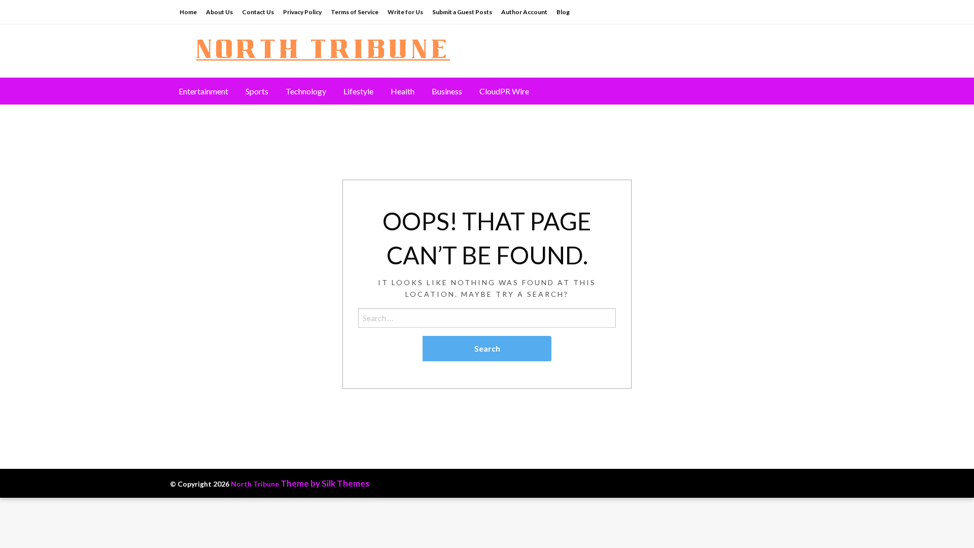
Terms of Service (354, 12)
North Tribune (255, 484)
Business (447, 91)
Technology (306, 91)
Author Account (524, 12)
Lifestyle (358, 91)
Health (402, 91)
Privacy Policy (302, 12)
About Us (219, 12)
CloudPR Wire (504, 91)
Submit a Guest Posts (462, 12)
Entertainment (203, 91)
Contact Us (258, 12)
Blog (563, 12)
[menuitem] (203, 91)
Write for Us (405, 12)
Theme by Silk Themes (325, 483)
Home (188, 12)
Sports (257, 91)
